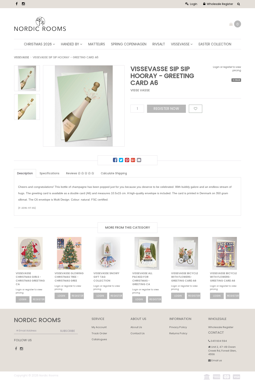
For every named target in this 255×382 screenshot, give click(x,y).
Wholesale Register (219, 4)
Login (193, 4)
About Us (136, 327)
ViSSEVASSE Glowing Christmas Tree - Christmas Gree (69, 276)
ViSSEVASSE (180, 44)
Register (39, 299)
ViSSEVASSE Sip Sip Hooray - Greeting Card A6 (65, 57)
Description (25, 173)
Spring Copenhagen (128, 44)
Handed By (70, 44)
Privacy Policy (178, 327)
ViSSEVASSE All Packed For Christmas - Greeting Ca (142, 278)
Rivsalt (158, 44)
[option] (84, 106)
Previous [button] (65, 99)
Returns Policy (178, 333)
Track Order (99, 333)
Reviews (72, 173)
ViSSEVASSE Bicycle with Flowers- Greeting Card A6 (184, 276)
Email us (216, 360)
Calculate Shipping (114, 173)
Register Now (166, 108)
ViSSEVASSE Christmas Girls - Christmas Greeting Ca (30, 278)
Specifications (49, 173)
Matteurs (96, 44)
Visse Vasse (140, 90)
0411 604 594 (218, 341)
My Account (99, 327)
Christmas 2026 (38, 44)
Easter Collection (215, 44)
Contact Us (137, 333)
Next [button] (113, 99)
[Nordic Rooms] (40, 23)
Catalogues (99, 339)
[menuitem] (115, 160)
